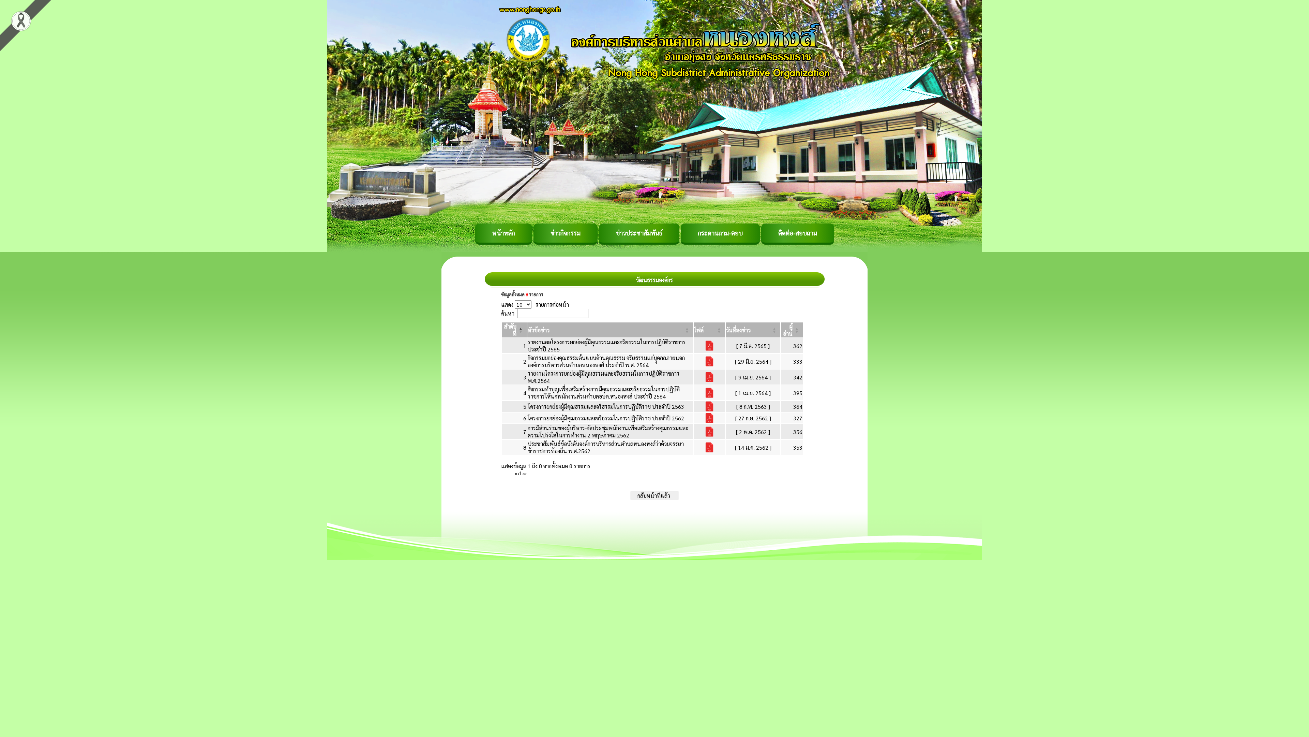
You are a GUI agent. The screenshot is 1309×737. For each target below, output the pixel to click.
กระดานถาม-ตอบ (720, 233)
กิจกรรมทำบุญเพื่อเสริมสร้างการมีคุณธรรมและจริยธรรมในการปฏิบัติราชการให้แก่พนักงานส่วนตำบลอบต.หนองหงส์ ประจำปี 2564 (604, 393)
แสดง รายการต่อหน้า (535, 304)
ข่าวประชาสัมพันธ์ (639, 233)
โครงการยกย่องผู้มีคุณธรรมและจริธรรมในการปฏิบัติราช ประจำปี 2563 (606, 406)
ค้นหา (507, 313)
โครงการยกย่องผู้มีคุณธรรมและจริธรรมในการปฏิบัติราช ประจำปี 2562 (606, 418)
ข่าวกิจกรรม (566, 233)
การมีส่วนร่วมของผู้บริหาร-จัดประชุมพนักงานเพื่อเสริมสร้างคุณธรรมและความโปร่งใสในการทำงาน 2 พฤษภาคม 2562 (608, 431)
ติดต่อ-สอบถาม (797, 233)
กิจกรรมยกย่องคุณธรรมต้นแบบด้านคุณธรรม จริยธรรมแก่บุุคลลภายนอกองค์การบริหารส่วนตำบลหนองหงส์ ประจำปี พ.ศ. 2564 (606, 361)
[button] (539, 330)
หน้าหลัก (503, 233)
